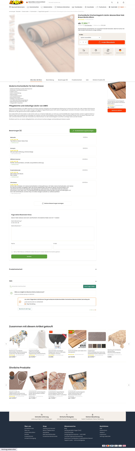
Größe (81, 34)
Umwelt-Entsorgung (30, 438)
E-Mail (55, 243)
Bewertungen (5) (63, 80)
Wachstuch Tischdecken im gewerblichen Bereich (78, 438)
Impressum (103, 434)
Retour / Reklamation (49, 430)
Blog (65, 428)
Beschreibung (50, 80)
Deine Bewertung (16, 221)
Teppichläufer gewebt (43, 11)
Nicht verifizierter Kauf (16, 153)
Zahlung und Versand (49, 428)
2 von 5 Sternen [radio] (13, 222)
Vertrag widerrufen (105, 436)
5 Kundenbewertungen (89, 19)
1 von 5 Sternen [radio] (12, 222)
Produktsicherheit (77, 80)
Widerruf (102, 432)
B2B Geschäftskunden (49, 434)
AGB (101, 428)
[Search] (112, 2)
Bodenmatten (25, 11)
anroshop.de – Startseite (14, 11)
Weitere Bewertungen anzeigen (54, 203)
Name (13, 243)
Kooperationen (29, 436)
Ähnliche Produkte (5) (99, 80)
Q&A (87, 80)
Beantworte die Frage (25, 309)
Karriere (27, 434)
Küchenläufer (33, 11)
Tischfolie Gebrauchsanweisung (73, 436)
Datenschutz (103, 430)
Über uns (27, 430)
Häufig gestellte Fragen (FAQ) (72, 430)
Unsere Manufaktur (30, 432)
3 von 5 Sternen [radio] (15, 222)
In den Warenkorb (108, 42)
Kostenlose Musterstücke (50, 436)
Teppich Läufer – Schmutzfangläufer (74, 440)
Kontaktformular (29, 428)
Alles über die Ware (36, 80)
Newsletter (46, 432)
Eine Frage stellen (89, 286)
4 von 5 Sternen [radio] (17, 222)
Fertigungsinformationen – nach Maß (74, 434)
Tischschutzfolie (68, 432)
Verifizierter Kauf (14, 142)
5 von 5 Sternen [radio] (18, 222)
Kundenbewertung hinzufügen (84, 130)
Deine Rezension (16, 226)
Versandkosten (88, 25)
